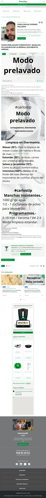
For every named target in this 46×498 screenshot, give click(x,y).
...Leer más (40, 32)
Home (2, 6)
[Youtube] (21, 464)
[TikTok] (29, 464)
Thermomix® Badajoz (8, 6)
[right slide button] (43, 299)
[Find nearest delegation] (2, 2)
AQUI (20, 237)
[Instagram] (25, 464)
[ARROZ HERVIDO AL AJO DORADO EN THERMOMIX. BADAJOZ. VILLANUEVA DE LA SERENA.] (12, 280)
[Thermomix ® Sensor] (28, 366)
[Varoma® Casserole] (28, 346)
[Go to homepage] (23, 2)
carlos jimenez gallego (17, 6)
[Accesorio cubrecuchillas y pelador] (18, 346)
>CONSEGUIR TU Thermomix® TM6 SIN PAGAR (11, 234)
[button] (44, 2)
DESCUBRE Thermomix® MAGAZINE (9, 228)
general (23, 6)
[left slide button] (2, 299)
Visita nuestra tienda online (22, 4)
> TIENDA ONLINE (5, 231)
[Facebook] (16, 464)
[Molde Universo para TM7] (18, 366)
